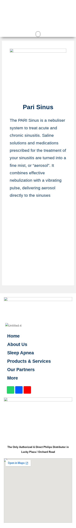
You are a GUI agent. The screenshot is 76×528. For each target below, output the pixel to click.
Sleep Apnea (20, 352)
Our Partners (21, 369)
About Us (17, 344)
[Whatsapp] (10, 390)
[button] (38, 4)
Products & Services (29, 361)
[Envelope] (19, 390)
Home (13, 336)
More (12, 378)
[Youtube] (27, 390)
